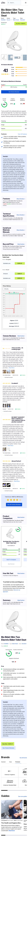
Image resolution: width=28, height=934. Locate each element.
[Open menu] (11, 19)
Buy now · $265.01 (8, 744)
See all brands (23, 757)
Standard (22, 20)
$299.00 (20, 263)
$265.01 (20, 273)
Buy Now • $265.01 (20, 23)
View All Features (22, 134)
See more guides (22, 796)
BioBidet (3, 20)
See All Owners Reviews (14, 504)
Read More (11, 367)
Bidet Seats (16, 20)
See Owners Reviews (14, 91)
